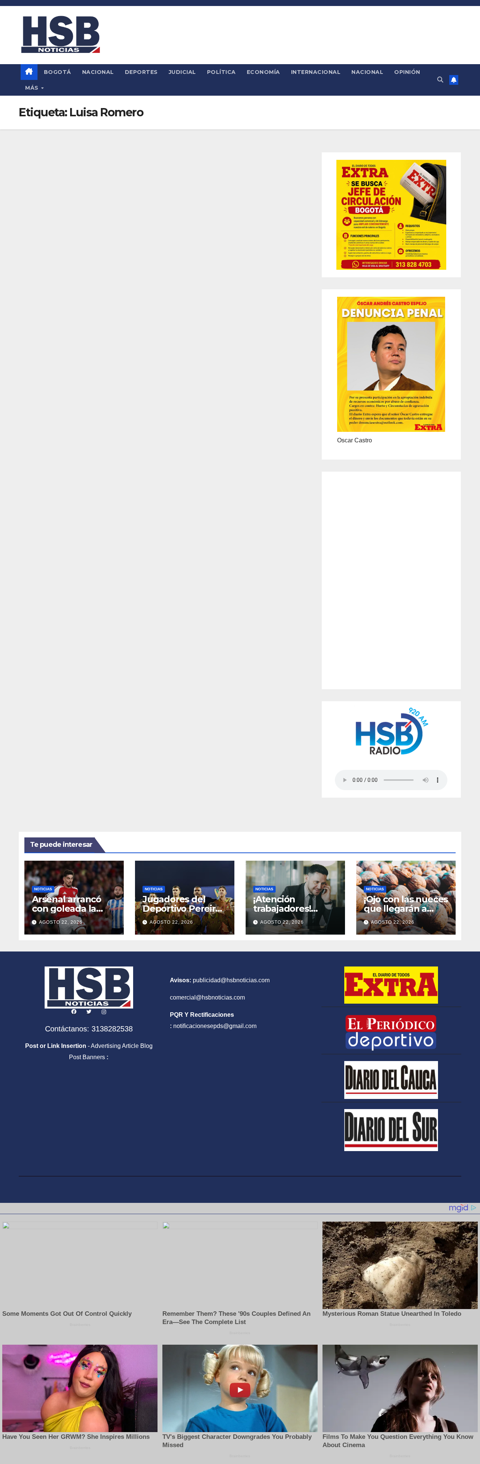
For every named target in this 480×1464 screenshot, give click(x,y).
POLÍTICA (221, 72)
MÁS (32, 87)
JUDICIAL (182, 72)
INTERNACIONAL (316, 72)
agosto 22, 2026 (60, 922)
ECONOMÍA (263, 72)
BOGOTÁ (57, 72)
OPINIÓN (407, 72)
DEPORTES (141, 72)
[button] (440, 80)
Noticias (43, 889)
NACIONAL (98, 72)
